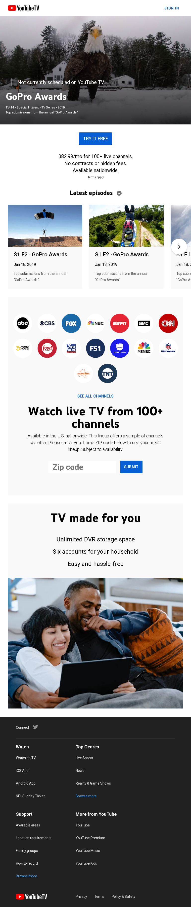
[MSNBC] (144, 348)
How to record (27, 863)
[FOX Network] (71, 323)
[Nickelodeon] (83, 373)
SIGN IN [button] (171, 8)
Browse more (86, 796)
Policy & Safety (123, 897)
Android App (26, 783)
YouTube (83, 825)
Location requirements (33, 838)
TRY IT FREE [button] (95, 138)
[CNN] (168, 323)
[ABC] (23, 323)
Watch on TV (26, 758)
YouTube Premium (90, 838)
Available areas (28, 825)
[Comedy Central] (23, 348)
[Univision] (120, 348)
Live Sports (84, 758)
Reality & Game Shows (93, 783)
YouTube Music (88, 851)
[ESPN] (120, 323)
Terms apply (96, 177)
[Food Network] (47, 348)
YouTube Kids (86, 863)
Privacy (81, 897)
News (80, 771)
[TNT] (108, 373)
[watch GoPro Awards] (45, 226)
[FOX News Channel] (71, 348)
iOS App (22, 771)
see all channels (95, 396)
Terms (99, 897)
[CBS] (47, 323)
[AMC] (144, 323)
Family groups (27, 851)
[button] (179, 247)
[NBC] (95, 323)
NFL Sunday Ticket (30, 796)
